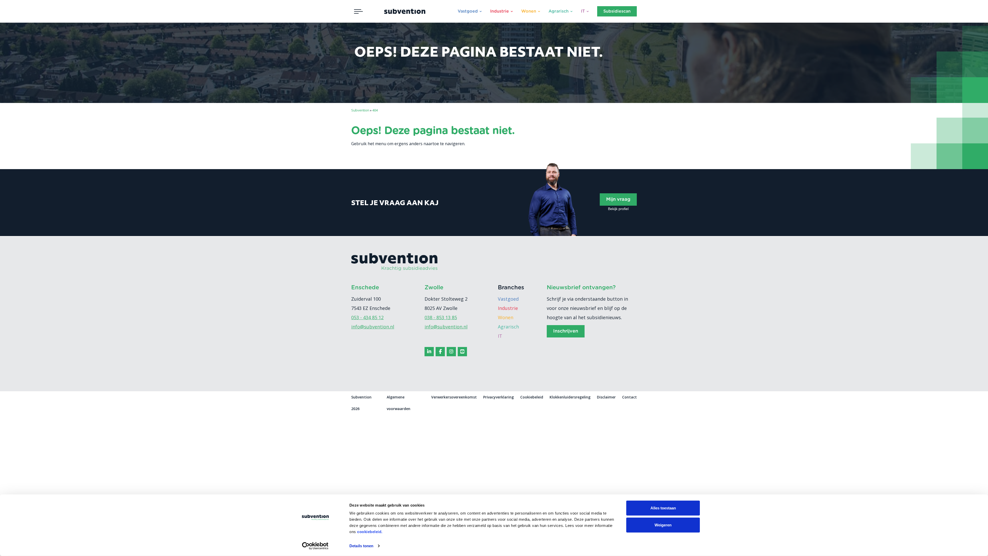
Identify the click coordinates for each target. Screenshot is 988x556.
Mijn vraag (618, 199)
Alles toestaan (663, 508)
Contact (629, 397)
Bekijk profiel (618, 209)
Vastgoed (468, 11)
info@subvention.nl (372, 327)
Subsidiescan (617, 11)
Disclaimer (606, 397)
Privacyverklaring (498, 397)
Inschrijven (565, 331)
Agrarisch (559, 11)
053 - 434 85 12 (367, 317)
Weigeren (663, 525)
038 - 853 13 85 (441, 317)
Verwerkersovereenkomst (454, 397)
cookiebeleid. (370, 531)
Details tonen (361, 546)
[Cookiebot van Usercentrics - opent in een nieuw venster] (315, 546)
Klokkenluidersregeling (570, 397)
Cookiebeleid (531, 397)
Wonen (528, 11)
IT (583, 11)
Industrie (499, 11)
